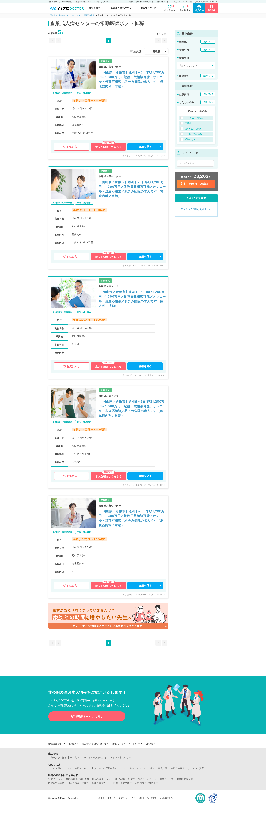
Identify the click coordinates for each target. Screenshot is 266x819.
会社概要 (101, 798)
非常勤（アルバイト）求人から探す (88, 757)
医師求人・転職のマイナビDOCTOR (65, 15)
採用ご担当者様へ (55, 744)
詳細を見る (145, 146)
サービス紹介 (55, 768)
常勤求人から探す (57, 757)
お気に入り (73, 146)
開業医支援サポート (187, 779)
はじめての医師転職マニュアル (110, 768)
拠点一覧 (177, 2)
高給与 (188, 123)
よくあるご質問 (196, 768)
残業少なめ (190, 139)
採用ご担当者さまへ (164, 2)
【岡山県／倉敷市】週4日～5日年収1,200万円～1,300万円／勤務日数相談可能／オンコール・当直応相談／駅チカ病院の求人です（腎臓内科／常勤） (132, 189)
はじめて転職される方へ (78, 768)
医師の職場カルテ (101, 783)
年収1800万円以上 (194, 117)
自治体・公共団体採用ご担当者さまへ (142, 2)
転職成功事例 (178, 768)
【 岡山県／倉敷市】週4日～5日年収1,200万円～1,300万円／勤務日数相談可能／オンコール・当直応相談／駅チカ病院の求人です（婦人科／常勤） (132, 299)
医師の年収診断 (56, 783)
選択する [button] (207, 41)
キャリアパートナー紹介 (142, 768)
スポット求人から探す (121, 757)
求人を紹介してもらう (108, 147)
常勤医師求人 (88, 15)
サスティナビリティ (126, 798)
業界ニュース (166, 779)
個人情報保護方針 (166, 798)
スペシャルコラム (147, 779)
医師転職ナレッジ (101, 779)
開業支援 (149, 744)
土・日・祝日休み (193, 134)
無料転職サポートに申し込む (87, 716)
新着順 (156, 51)
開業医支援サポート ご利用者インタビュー (135, 783)
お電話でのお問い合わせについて (206, 2)
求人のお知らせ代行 (78, 783)
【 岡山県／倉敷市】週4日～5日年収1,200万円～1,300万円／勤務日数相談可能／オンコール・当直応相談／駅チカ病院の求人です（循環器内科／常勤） (132, 79)
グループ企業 (150, 798)
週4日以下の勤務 (193, 128)
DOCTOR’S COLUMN (77, 779)
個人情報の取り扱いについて (94, 744)
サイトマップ (134, 744)
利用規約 (72, 744)
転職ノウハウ (55, 779)
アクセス (111, 798)
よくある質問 (187, 2)
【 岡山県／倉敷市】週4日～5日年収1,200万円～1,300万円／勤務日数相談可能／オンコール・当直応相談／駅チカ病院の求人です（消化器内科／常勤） (132, 518)
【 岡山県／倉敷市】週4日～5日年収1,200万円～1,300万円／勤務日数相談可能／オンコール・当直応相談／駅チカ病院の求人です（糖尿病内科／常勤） (132, 408)
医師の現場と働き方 (124, 779)
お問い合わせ (117, 744)
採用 (140, 798)
